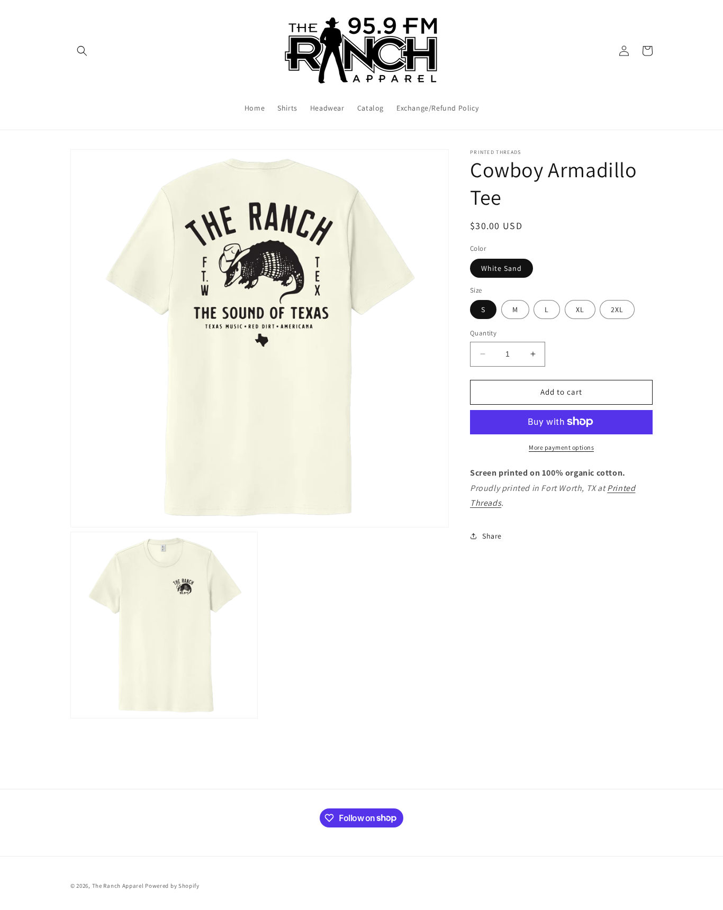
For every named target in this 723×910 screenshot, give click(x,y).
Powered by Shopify (172, 885)
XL (580, 309)
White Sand (501, 267)
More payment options (561, 447)
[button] (82, 50)
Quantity (483, 333)
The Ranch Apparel (118, 885)
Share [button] (492, 535)
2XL (617, 309)
